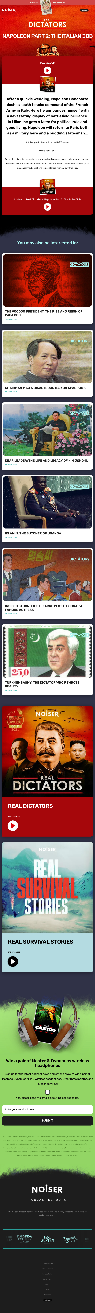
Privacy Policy (47, 1274)
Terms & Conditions (47, 1269)
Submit (47, 1120)
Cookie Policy (47, 1279)
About (47, 1284)
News (47, 1289)
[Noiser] (9, 11)
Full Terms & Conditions (61, 1152)
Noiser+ (84, 10)
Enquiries (47, 1295)
